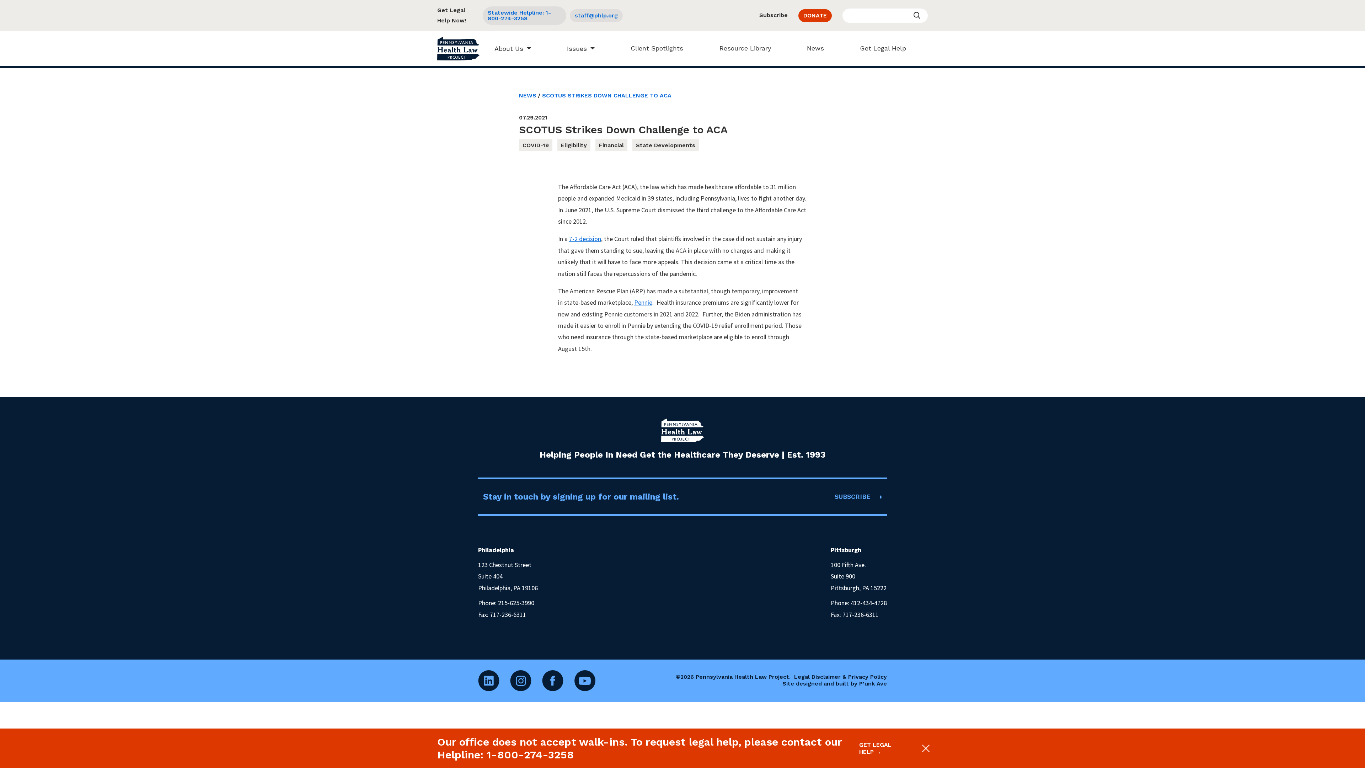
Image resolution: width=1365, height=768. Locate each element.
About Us (508, 48)
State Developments (665, 145)
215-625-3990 (516, 603)
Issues (577, 48)
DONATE (815, 15)
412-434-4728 (869, 603)
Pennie (643, 302)
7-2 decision (585, 239)
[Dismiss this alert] (925, 748)
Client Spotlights (657, 48)
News (815, 48)
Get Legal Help (883, 48)
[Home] (458, 48)
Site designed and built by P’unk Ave (834, 683)
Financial (611, 145)
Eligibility (574, 145)
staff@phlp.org (596, 15)
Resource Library (745, 48)
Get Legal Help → (875, 748)
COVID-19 (536, 145)
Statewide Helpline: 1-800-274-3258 (519, 15)
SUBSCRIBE (853, 496)
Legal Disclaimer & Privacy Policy (840, 676)
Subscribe (773, 15)
